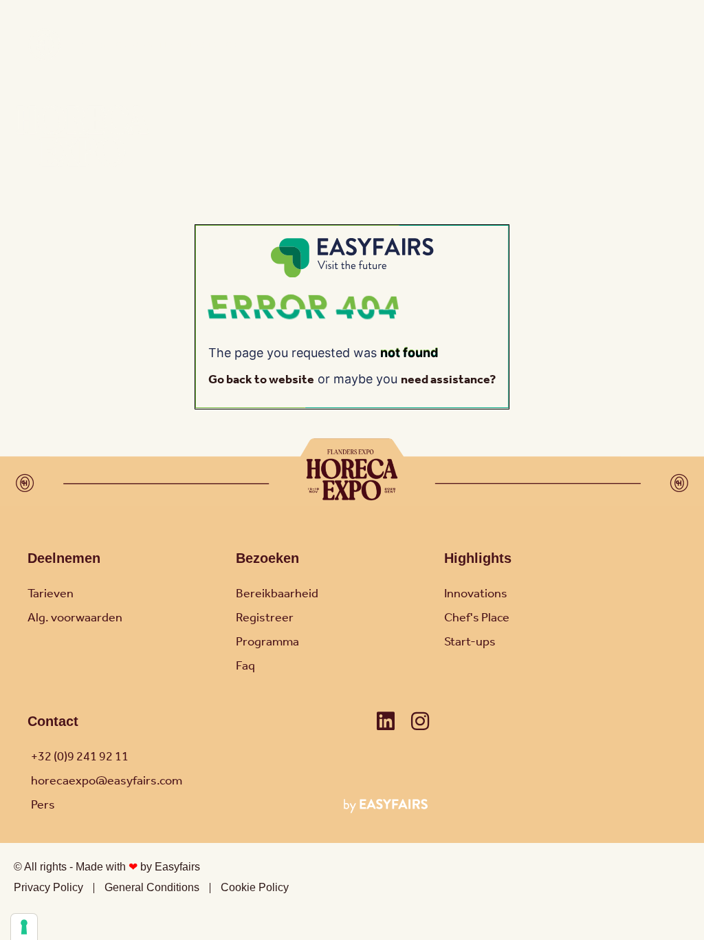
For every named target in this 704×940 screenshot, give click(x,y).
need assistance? (448, 380)
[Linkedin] (385, 721)
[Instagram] (420, 721)
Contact (53, 721)
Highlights (478, 558)
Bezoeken (267, 558)
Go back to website (261, 380)
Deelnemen (64, 558)
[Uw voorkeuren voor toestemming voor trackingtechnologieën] (24, 927)
